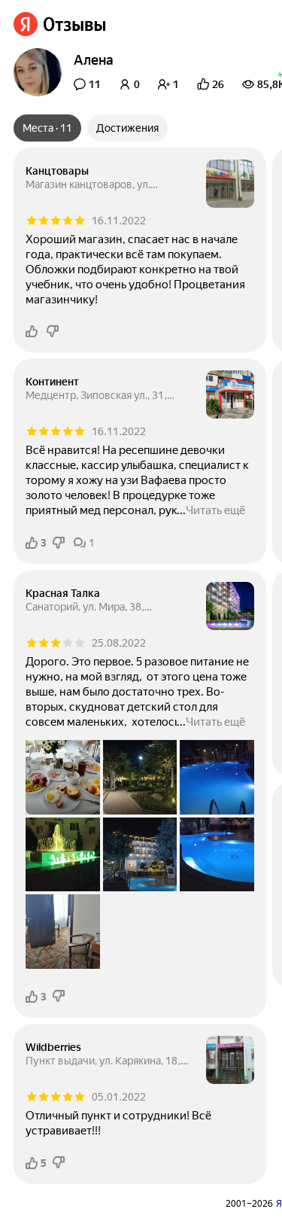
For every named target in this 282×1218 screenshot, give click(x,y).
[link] (60, 24)
